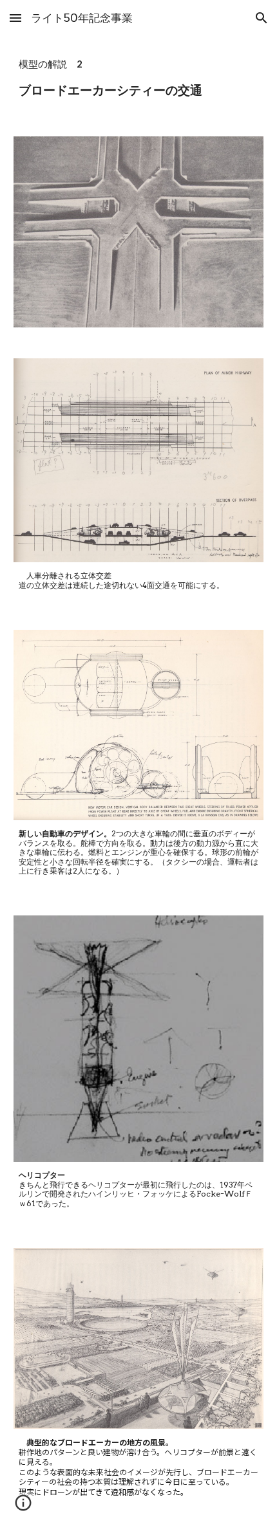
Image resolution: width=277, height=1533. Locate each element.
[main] (139, 78)
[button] (15, 17)
